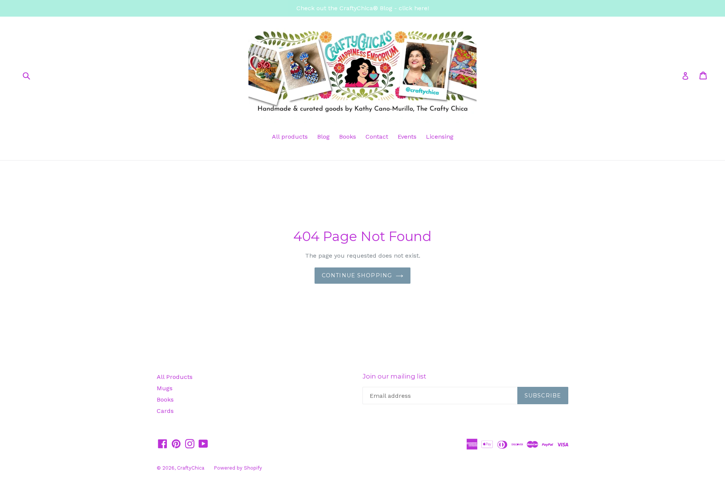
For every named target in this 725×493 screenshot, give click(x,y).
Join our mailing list (394, 376)
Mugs (165, 388)
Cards (165, 410)
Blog (323, 136)
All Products (175, 376)
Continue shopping (357, 275)
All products (290, 136)
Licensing (440, 136)
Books (347, 136)
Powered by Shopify (238, 468)
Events (407, 136)
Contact (377, 136)
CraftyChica (190, 468)
